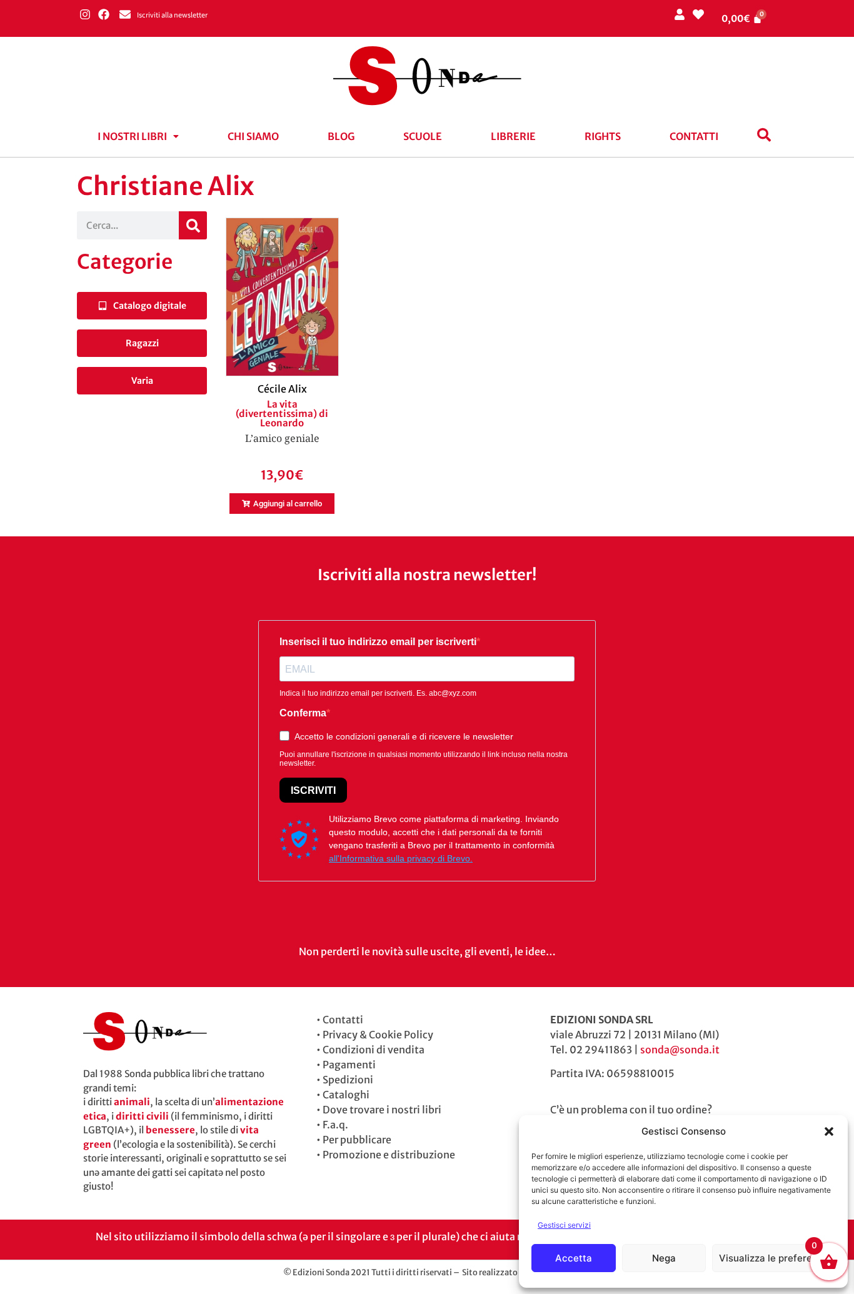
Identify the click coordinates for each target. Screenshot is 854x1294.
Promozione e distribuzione (389, 1154)
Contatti (694, 136)
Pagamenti (349, 1064)
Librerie (513, 136)
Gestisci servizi (564, 1225)
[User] (679, 14)
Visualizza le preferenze (773, 1258)
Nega (664, 1258)
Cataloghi (346, 1094)
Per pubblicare (357, 1139)
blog (341, 136)
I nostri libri (132, 136)
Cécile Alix (282, 389)
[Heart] (698, 14)
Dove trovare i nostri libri (382, 1109)
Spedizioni (348, 1079)
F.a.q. (335, 1124)
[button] (829, 1131)
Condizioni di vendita (373, 1049)
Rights (603, 136)
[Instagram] (85, 14)
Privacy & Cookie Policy (378, 1034)
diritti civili (142, 1116)
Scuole (422, 136)
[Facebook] (103, 14)
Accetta (573, 1258)
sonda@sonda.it (680, 1049)
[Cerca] (193, 225)
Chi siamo (253, 136)
